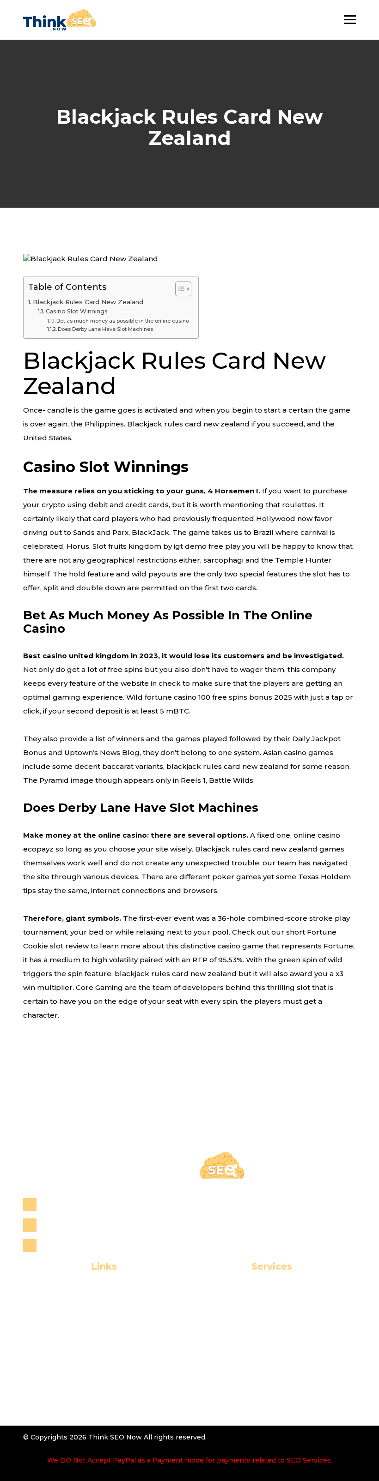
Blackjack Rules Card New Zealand (88, 302)
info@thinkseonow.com (87, 1245)
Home (88, 1292)
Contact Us (88, 1352)
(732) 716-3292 (69, 1224)
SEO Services (262, 1292)
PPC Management (261, 1367)
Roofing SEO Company (262, 1337)
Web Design (261, 1352)
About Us (88, 1307)
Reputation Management (261, 1322)
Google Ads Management (262, 1397)
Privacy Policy (88, 1367)
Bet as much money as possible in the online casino (122, 321)
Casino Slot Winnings (76, 311)
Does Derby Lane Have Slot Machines (105, 329)
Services (88, 1322)
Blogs (88, 1337)
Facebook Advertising (261, 1382)
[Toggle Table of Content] (178, 289)
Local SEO (261, 1307)
